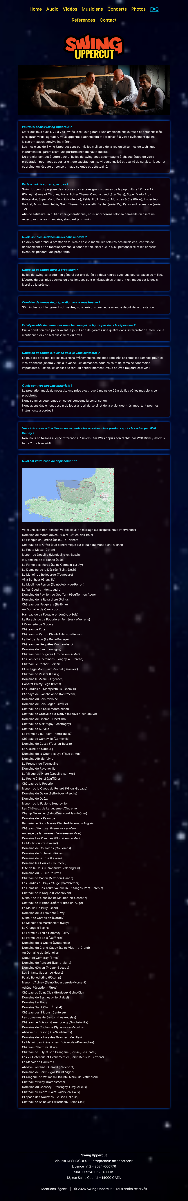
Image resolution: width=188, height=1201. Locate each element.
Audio (52, 9)
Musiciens (92, 9)
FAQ (154, 9)
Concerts (117, 9)
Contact (108, 20)
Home (36, 9)
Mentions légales (54, 1189)
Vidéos (70, 9)
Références (83, 20)
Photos (138, 9)
